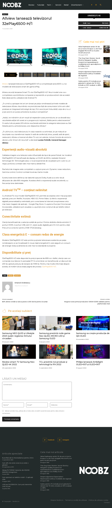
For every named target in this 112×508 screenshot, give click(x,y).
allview (11, 275)
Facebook (51, 440)
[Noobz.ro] (12, 5)
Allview (5, 84)
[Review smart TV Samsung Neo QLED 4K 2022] (19, 352)
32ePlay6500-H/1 (49, 267)
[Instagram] (96, 5)
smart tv (17, 275)
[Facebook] (91, 5)
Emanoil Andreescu (22, 283)
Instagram (66, 440)
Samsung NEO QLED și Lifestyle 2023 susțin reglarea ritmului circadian (18, 336)
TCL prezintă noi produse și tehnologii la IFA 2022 (53, 363)
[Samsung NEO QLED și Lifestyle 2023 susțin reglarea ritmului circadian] (19, 323)
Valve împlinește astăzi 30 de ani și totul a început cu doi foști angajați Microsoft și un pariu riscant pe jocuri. (56, 458)
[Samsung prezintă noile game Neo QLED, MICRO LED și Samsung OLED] (56, 323)
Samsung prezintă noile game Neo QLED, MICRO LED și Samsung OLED (54, 336)
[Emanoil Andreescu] (7, 287)
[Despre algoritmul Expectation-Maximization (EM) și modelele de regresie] (106, 74)
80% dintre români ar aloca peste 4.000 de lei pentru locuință (24, 302)
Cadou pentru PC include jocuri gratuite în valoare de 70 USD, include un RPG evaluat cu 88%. (90, 83)
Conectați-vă (103, 28)
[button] (100, 5)
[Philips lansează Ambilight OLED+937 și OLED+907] (93, 352)
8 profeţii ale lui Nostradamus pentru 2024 (17, 458)
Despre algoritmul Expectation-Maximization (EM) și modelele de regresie (90, 73)
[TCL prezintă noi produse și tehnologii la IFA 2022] (56, 352)
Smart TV (5, 14)
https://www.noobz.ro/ (21, 286)
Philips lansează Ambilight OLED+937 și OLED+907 (89, 363)
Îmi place (105, 23)
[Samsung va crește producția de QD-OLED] (93, 323)
